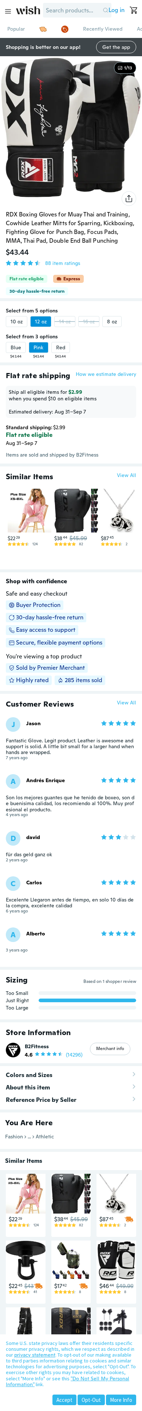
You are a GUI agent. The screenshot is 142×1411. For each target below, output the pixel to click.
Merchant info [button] (110, 1048)
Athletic (45, 1136)
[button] (105, 10)
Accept (64, 1399)
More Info (121, 1399)
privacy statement (34, 1355)
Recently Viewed (102, 29)
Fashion (14, 1136)
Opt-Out (91, 1399)
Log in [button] (117, 10)
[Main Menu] (8, 11)
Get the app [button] (116, 47)
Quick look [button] (31, 519)
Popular (16, 29)
